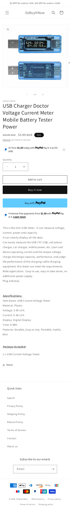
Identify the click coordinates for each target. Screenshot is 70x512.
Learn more (19, 216)
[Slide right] (43, 94)
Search (11, 398)
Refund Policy (15, 422)
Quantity (7, 159)
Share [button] (9, 364)
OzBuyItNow (22, 499)
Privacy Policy (15, 406)
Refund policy (38, 499)
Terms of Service (16, 430)
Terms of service (27, 504)
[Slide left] (27, 94)
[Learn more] (64, 149)
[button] (7, 13)
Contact (11, 438)
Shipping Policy (16, 414)
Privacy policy (54, 499)
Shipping (6, 140)
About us (12, 446)
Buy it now (35, 189)
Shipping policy (46, 504)
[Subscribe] (53, 469)
